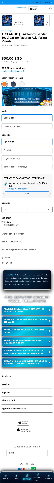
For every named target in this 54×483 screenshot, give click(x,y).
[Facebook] (3, 263)
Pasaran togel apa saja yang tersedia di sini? (25, 331)
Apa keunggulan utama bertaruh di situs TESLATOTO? (24, 310)
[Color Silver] (22, 84)
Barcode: (16, 45)
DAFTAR (27, 479)
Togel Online (9, 150)
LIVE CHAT (48, 479)
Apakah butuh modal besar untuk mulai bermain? (26, 320)
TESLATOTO (10, 275)
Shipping (14, 62)
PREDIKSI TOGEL (37, 479)
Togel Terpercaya (12, 158)
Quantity (6, 203)
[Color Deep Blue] (13, 84)
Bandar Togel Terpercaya (15, 167)
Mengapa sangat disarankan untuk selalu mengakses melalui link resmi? (24, 352)
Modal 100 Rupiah (12, 126)
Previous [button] (2, 2)
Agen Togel (9, 141)
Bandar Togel (10, 118)
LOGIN (16, 479)
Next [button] (51, 2)
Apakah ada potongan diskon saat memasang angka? (23, 341)
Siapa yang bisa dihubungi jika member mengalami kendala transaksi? (25, 362)
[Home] (22, 8)
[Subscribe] (44, 453)
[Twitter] (7, 263)
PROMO (5, 479)
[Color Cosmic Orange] (5, 84)
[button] (3, 9)
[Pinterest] (11, 263)
